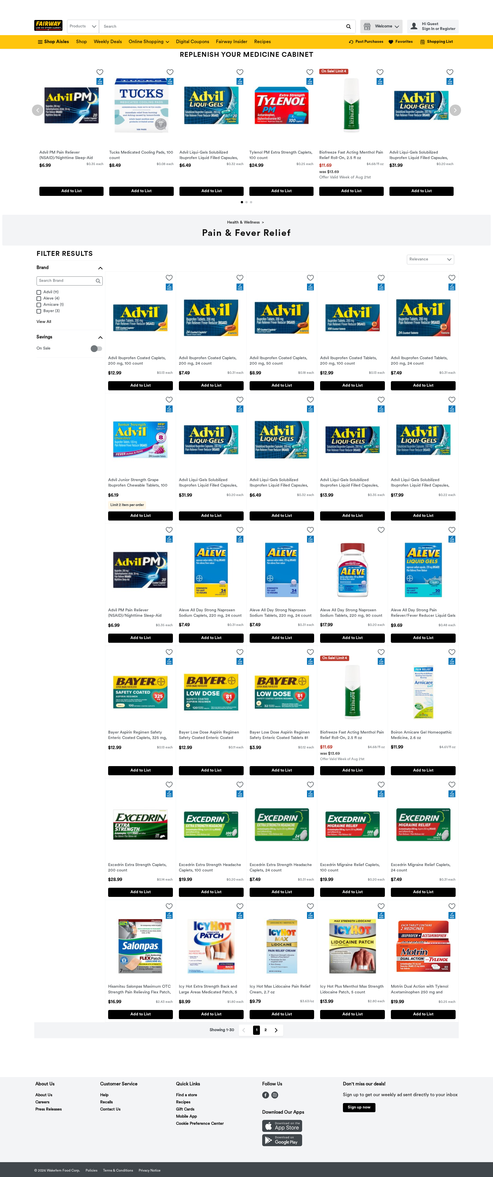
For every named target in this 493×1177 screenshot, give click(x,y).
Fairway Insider (231, 42)
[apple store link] (282, 1130)
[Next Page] (277, 1030)
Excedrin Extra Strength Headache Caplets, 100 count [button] (210, 868)
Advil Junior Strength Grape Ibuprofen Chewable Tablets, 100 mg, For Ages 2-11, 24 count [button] (137, 483)
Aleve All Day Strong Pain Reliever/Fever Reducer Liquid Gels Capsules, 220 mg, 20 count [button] (423, 613)
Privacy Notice (150, 1170)
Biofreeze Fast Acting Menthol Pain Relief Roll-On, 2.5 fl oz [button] (351, 155)
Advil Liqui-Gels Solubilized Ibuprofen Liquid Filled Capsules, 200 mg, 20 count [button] (208, 155)
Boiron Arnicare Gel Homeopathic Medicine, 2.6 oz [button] (421, 735)
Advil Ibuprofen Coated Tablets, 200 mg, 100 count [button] (348, 361)
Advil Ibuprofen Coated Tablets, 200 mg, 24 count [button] (419, 361)
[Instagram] (274, 1097)
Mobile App (186, 1116)
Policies (91, 1170)
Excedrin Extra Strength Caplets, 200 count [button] (137, 868)
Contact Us (110, 1109)
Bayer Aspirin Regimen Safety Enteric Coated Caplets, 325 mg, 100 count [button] (137, 735)
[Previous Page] (244, 1030)
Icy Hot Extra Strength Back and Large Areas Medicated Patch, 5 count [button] (208, 990)
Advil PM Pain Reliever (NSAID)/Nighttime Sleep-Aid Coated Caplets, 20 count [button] (66, 155)
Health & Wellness (243, 222)
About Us (43, 1095)
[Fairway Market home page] (49, 26)
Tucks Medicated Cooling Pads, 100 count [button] (141, 155)
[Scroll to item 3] (251, 202)
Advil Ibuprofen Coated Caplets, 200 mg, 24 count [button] (208, 361)
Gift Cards (185, 1109)
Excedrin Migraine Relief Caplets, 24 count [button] (420, 868)
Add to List (71, 191)
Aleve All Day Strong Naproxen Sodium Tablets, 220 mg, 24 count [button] (281, 613)
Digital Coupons (192, 42)
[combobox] (83, 26)
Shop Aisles (56, 42)
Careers (42, 1102)
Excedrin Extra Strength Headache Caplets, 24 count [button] (281, 868)
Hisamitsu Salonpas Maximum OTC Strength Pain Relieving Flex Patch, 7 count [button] (139, 990)
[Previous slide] (37, 110)
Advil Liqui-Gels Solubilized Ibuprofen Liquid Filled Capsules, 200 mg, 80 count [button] (420, 483)
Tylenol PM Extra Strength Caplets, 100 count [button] (280, 155)
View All (44, 322)
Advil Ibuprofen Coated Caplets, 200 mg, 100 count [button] (137, 361)
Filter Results (65, 254)
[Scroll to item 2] (246, 202)
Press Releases (48, 1109)
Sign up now (359, 1107)
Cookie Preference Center (200, 1124)
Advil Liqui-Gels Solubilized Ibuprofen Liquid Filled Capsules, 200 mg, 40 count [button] (349, 483)
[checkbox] (100, 73)
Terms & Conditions (118, 1170)
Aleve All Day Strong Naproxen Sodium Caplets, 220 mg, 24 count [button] (210, 613)
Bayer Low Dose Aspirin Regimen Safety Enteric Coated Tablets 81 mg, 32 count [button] (280, 735)
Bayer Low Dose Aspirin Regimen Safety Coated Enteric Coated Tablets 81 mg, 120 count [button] (209, 735)
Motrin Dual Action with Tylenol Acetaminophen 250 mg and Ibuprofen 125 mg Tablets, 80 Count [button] (419, 990)
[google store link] (282, 1145)
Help (104, 1095)
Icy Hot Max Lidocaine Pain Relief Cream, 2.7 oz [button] (280, 990)
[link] (366, 42)
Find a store (186, 1095)
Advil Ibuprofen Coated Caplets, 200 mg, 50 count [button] (278, 361)
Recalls (106, 1102)
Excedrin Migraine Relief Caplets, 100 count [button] (350, 868)
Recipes (262, 42)
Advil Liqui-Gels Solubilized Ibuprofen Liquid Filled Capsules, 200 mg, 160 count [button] (418, 155)
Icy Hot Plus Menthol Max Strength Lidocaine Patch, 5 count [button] (352, 990)
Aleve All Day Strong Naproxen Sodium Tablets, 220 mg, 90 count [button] (351, 613)
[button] (397, 25)
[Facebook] (265, 1097)
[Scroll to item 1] (242, 202)
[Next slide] (455, 110)
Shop (81, 42)
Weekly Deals (108, 42)
